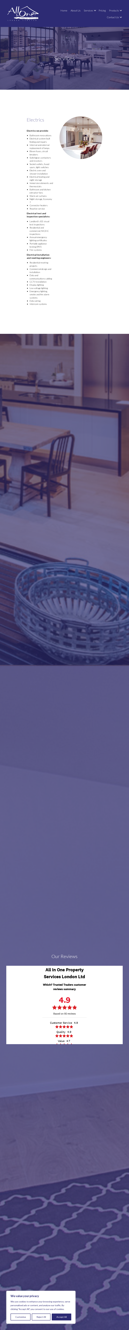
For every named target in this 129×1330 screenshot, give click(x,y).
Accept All (61, 1317)
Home (63, 10)
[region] (41, 1307)
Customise (20, 1317)
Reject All (41, 1317)
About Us (76, 10)
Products (114, 10)
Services (88, 10)
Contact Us (113, 17)
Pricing (102, 10)
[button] (95, 10)
